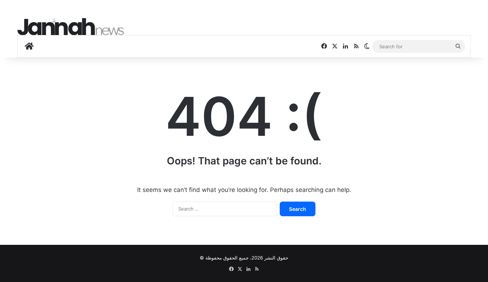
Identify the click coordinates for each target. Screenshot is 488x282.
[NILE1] (70, 26)
